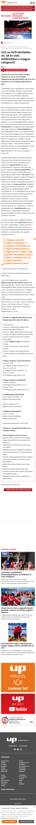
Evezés (3, 768)
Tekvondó (4, 784)
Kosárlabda (22, 768)
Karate (21, 761)
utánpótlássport (28, 48)
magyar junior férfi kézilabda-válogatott (18, 46)
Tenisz (3, 785)
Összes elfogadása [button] (10, 821)
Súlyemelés (4, 782)
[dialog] (18, 815)
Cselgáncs (4, 766)
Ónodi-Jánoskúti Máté (16, 48)
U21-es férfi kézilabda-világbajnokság (20, 16)
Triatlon (21, 778)
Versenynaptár (23, 746)
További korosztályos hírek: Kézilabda (18, 489)
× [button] (34, 807)
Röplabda (3, 777)
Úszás (20, 780)
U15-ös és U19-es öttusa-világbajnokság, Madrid (19, 7)
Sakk (2, 778)
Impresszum (22, 799)
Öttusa (3, 775)
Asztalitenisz (5, 761)
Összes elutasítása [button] (26, 821)
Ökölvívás (22, 771)
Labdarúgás (22, 769)
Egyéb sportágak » (8, 789)
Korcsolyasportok (24, 766)
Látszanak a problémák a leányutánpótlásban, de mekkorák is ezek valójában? (16, 574)
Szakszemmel (13, 746)
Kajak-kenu (4, 771)
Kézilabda (6, 16)
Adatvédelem (14, 799)
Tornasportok (23, 777)
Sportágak (5, 757)
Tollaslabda (22, 775)
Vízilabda (21, 784)
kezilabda (4, 46)
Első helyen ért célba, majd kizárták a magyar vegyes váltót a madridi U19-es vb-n (17, 645)
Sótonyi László (5, 48)
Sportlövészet (5, 780)
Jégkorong (4, 769)
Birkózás (3, 764)
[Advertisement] (18, 509)
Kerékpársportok (24, 762)
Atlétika (3, 762)
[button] (18, 818)
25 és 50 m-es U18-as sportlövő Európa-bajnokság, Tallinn (19, 10)
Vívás (20, 782)
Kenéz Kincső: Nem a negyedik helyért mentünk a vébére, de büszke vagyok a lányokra (17, 610)
